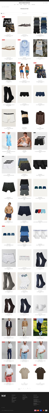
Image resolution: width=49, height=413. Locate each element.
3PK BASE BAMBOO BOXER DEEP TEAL (40, 198)
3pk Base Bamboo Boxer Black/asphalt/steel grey (24, 198)
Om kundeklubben (25, 396)
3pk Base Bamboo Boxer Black (9, 198)
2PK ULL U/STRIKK (24, 128)
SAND (40, 127)
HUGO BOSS (8, 174)
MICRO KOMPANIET (24, 127)
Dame (15, 4)
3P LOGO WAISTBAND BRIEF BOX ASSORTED (40, 151)
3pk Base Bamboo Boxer (24, 175)
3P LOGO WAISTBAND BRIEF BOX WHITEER (8, 175)
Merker (21, 4)
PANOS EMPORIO (9, 127)
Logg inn (24, 399)
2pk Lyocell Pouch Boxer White (8, 128)
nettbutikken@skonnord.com (37, 401)
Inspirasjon (25, 4)
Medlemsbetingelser (25, 397)
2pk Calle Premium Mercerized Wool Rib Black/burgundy (8, 105)
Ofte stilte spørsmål (14, 397)
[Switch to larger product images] (1, 13)
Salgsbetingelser (14, 398)
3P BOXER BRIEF (24, 151)
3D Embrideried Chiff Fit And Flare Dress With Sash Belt (8, 151)
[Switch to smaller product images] (2, 13)
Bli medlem (24, 398)
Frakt (12, 399)
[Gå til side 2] (30, 388)
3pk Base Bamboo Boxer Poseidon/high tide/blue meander (24, 245)
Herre (18, 4)
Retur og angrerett (14, 400)
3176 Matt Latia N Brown (40, 128)
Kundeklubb (33, 4)
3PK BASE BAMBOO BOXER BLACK (40, 175)
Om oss (29, 4)
